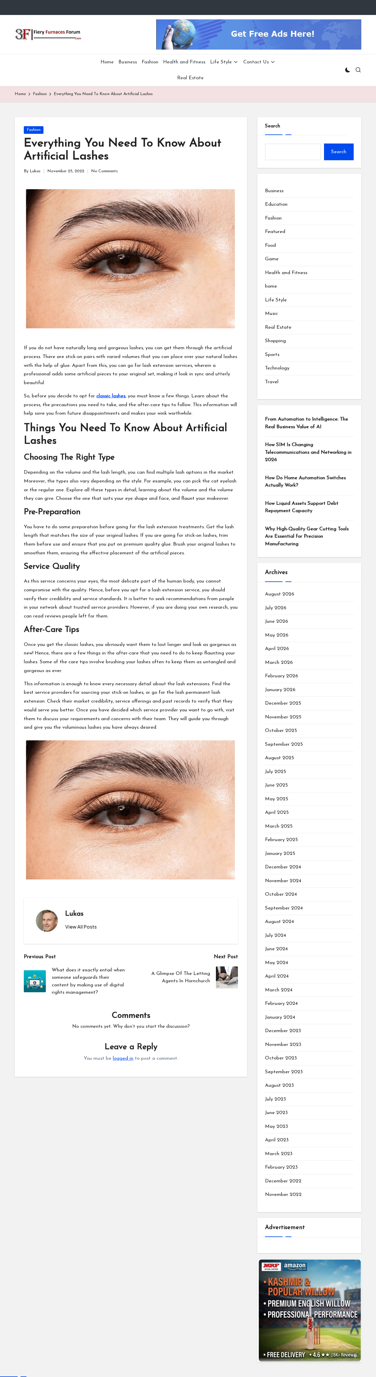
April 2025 (277, 812)
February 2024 (281, 1003)
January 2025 (280, 853)
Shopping (275, 340)
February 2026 (281, 676)
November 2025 (283, 717)
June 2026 (276, 621)
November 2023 (283, 1044)
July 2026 (275, 607)
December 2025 (283, 703)
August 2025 (279, 757)
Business (274, 190)
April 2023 (277, 1140)
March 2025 (279, 826)
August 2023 (279, 1085)
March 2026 (279, 662)
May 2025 (276, 799)
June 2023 (276, 1112)
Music (271, 313)
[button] (81, 926)
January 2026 (280, 689)
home (271, 286)
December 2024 (283, 867)
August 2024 (279, 921)
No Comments (104, 171)
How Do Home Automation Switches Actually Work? (305, 481)
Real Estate (278, 327)
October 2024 (281, 894)
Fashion (34, 130)
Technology (277, 368)
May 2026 (276, 635)
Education (276, 204)
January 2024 (280, 1017)
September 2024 (284, 908)
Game (271, 258)
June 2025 (276, 785)
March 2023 (279, 1153)
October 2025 (281, 730)
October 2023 (281, 1058)
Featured (275, 231)
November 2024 (283, 880)
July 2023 (275, 1099)
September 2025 (284, 744)
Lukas (74, 913)
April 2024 (277, 976)
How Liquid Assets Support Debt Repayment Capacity (301, 507)
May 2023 (276, 1126)
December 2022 (283, 1181)
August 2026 (279, 594)
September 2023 (284, 1071)
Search (272, 126)
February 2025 (281, 839)
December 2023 (283, 1030)
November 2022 (283, 1194)
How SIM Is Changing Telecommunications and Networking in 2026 (308, 452)
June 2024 (276, 948)
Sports (272, 354)
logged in (123, 1058)
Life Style (276, 300)
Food (270, 245)
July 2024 (275, 935)
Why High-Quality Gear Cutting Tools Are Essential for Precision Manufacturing (307, 536)
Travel (271, 381)
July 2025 (275, 771)
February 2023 (281, 1167)
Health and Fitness (286, 272)
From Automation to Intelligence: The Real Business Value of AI (306, 423)
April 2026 (277, 648)
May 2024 (276, 962)
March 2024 (279, 990)
